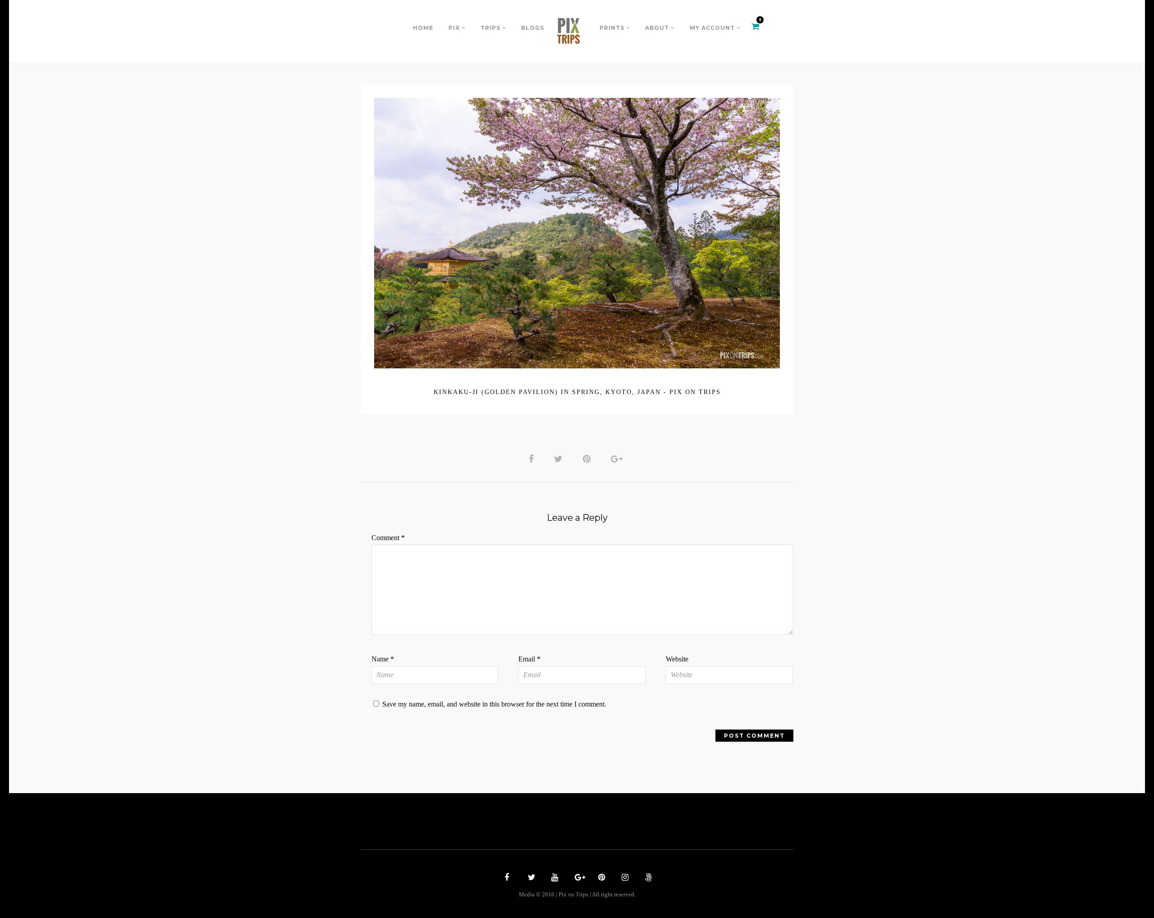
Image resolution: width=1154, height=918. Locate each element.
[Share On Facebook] (533, 458)
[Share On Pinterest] (588, 458)
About (657, 27)
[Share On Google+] (618, 458)
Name (382, 659)
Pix (454, 27)
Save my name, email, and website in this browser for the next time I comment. (494, 704)
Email (529, 659)
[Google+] (577, 878)
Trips (490, 27)
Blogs (532, 27)
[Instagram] (623, 878)
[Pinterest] (600, 878)
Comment (388, 538)
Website (677, 659)
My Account (712, 27)
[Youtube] (553, 878)
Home (423, 27)
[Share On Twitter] (560, 458)
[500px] (647, 878)
